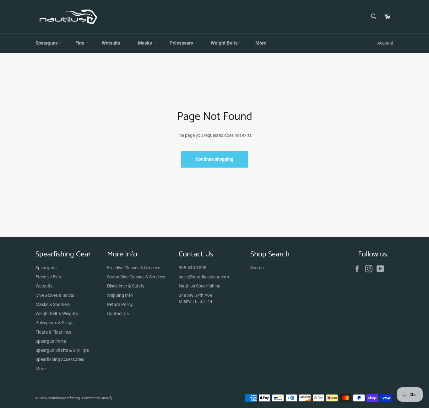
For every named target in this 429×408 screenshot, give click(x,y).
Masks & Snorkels (52, 304)
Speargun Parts (50, 341)
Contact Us (118, 313)
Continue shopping (214, 159)
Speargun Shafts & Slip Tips (62, 350)
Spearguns (47, 43)
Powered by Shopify (97, 398)
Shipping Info (120, 295)
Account (385, 43)
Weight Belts (225, 43)
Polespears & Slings (54, 322)
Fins (80, 43)
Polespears (182, 43)
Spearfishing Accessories (59, 359)
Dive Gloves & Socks (54, 295)
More (260, 43)
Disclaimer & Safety (125, 285)
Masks (145, 43)
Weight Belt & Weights (56, 313)
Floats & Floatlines (53, 332)
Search (257, 267)
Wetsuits (112, 43)
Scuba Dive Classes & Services (136, 276)
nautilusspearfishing (64, 398)
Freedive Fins (48, 276)
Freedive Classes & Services (133, 267)
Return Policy (120, 304)
